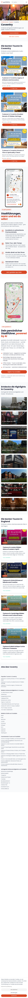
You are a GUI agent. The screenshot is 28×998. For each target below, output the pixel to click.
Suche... (15, 2)
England (11, 22)
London (3, 721)
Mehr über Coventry (14, 36)
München (3, 719)
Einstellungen (14, 992)
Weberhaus (4, 694)
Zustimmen (14, 995)
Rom (2, 727)
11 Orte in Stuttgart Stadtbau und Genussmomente (13, 738)
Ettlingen (3, 725)
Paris (2, 717)
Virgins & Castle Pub (6, 702)
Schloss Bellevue (5, 788)
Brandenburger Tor (5, 783)
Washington (4, 733)
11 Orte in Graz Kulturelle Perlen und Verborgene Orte (13, 759)
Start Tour (14, 88)
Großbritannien (4, 22)
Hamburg (3, 723)
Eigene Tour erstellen (14, 372)
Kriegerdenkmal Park (6, 696)
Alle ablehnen (14, 989)
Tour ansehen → (7, 557)
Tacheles (3, 779)
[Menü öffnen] (26, 2)
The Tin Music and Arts (6, 708)
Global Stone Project (6, 777)
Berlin (2, 715)
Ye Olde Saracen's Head (6, 692)
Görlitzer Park (4, 785)
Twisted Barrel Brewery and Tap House (10, 704)
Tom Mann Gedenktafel (6, 709)
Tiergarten (3, 775)
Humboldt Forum (5, 786)
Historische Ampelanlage (7, 771)
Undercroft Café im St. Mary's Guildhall (10, 706)
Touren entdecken (14, 33)
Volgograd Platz (4, 698)
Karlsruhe (3, 729)
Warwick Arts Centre (6, 700)
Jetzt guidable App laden (14, 272)
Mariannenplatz (4, 773)
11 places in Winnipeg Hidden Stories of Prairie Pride (13, 753)
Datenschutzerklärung (6, 986)
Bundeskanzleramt (5, 781)
